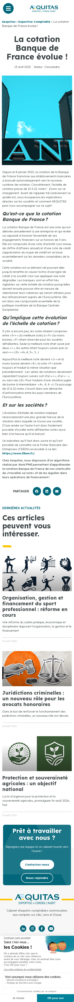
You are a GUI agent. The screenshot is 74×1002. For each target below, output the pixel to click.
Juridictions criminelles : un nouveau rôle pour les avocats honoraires (33, 698)
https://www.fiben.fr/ (18, 453)
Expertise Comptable (34, 21)
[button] (37, 491)
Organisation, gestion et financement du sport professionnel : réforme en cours (35, 606)
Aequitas (9, 21)
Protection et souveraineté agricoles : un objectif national (35, 783)
